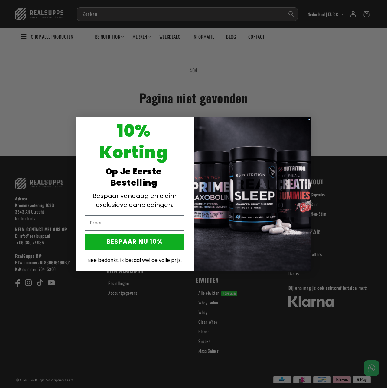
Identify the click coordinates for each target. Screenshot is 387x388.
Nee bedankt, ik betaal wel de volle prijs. (134, 260)
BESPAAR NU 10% (134, 241)
